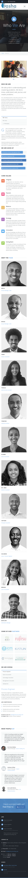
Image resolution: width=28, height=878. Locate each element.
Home (3, 53)
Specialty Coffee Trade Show (10, 865)
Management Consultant (8, 680)
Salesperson (5, 683)
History (5, 117)
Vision (5, 120)
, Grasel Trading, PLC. (20, 748)
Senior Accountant (7, 674)
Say (13, 729)
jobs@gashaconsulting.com (17, 714)
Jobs (2, 817)
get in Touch (21, 807)
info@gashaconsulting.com (12, 851)
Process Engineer (7, 671)
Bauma (5, 869)
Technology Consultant (8, 677)
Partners (15, 631)
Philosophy (6, 123)
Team (11, 258)
